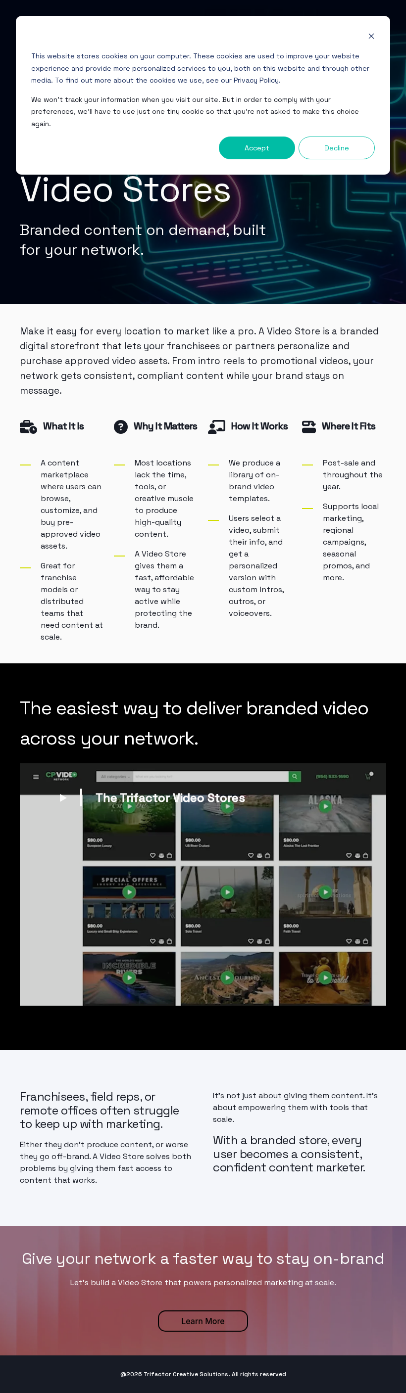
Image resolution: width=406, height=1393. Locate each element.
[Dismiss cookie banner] (371, 37)
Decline (337, 147)
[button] (152, 797)
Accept (257, 147)
